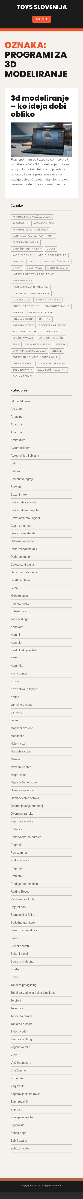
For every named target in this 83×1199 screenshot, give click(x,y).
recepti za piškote (52, 325)
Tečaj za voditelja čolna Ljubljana (33, 992)
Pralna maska (20, 860)
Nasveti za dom (21, 751)
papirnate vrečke (48, 300)
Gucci (14, 588)
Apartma (16, 424)
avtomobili (20, 223)
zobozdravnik (22, 370)
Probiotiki (17, 876)
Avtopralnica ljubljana (25, 455)
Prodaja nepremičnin (24, 883)
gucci (51, 249)
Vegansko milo (20, 1047)
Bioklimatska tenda (23, 502)
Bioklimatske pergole (25, 510)
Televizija (17, 1008)
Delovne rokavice (22, 541)
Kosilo (15, 681)
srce (16, 344)
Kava (14, 658)
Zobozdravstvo (20, 1148)
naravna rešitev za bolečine (33, 274)
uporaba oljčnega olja (29, 351)
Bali (13, 463)
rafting (44, 319)
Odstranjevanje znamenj (27, 806)
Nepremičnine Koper (24, 782)
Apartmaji (17, 432)
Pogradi (16, 845)
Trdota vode (19, 1031)
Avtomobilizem (20, 448)
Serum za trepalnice (24, 930)
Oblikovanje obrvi (22, 790)
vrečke (57, 351)
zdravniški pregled (51, 363)
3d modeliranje (20, 401)
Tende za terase (21, 1016)
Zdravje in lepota (22, 1117)
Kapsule (16, 642)
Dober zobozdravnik (24, 549)
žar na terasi (22, 376)
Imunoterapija (20, 603)
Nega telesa (19, 775)
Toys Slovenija (41, 7)
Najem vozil (18, 743)
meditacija (34, 268)
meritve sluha (57, 268)
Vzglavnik (17, 1086)
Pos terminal (19, 852)
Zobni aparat (19, 1140)
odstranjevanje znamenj (31, 287)
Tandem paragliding (23, 985)
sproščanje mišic (51, 338)
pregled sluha (23, 319)
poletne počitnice (26, 306)
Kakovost (17, 627)
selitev (52, 331)
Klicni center (19, 673)
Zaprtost (16, 1109)
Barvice (16, 486)
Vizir (14, 1055)
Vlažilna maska (21, 1062)
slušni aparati (23, 338)
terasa (61, 344)
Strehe (15, 969)
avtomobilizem (43, 223)
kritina (18, 262)
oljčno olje (21, 300)
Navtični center (21, 767)
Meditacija (17, 736)
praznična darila (57, 306)
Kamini (15, 634)
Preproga (17, 868)
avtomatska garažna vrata (32, 217)
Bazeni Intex (19, 494)
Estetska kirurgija (22, 564)
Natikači (16, 759)
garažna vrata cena (27, 249)
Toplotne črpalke (22, 1024)
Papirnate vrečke (22, 821)
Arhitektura (18, 440)
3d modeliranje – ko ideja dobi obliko (40, 106)
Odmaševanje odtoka (25, 798)
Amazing (16, 416)
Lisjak (33, 262)
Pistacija (16, 829)
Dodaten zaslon (21, 556)
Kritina (15, 697)
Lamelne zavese (22, 704)
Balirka (15, 471)
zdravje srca (22, 363)
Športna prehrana (22, 961)
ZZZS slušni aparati (52, 370)
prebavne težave (41, 312)
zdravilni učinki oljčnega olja (35, 357)
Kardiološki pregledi (24, 650)
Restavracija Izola (23, 899)
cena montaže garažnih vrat (33, 236)
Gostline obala (20, 580)
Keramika (17, 665)
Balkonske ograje (22, 479)
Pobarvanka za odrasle (26, 837)
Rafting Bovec (20, 891)
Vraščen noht (19, 1070)
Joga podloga (19, 619)
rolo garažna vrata (27, 331)
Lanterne (16, 712)
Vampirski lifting (21, 1039)
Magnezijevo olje (22, 728)
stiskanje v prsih (37, 344)
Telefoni (16, 1000)
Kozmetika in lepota (24, 689)
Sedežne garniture (23, 922)
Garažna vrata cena (24, 572)
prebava (18, 312)
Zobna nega (18, 1133)
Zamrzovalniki (20, 1101)
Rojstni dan (18, 907)
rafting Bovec (23, 325)
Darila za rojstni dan (24, 533)
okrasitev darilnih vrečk (31, 293)
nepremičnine (22, 281)
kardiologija (22, 255)
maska (17, 268)
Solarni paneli (20, 953)
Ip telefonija (18, 611)
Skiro (14, 938)
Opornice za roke (22, 813)
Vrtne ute (17, 1078)
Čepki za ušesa (21, 525)
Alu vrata (17, 409)
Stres (14, 977)
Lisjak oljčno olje (56, 262)
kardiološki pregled (52, 255)
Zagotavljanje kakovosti (26, 1094)
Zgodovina (17, 1125)
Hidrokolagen (19, 595)
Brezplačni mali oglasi (25, 518)
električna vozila (26, 242)
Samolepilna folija (22, 914)
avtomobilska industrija (30, 230)
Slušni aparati (20, 946)
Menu (41, 19)
